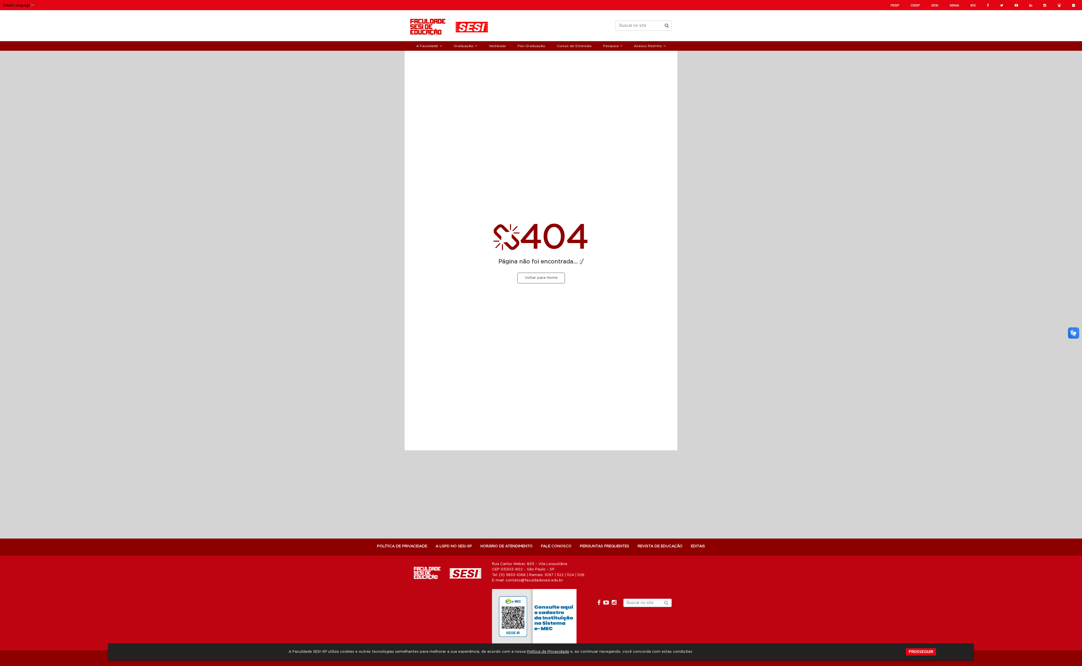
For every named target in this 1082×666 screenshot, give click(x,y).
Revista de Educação (660, 546)
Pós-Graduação (531, 46)
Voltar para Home (541, 278)
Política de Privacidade (548, 652)
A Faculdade (427, 46)
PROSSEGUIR (921, 652)
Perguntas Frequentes (604, 546)
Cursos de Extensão (574, 46)
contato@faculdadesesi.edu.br (534, 580)
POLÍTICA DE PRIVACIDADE (402, 546)
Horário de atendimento (506, 546)
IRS (973, 5)
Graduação (463, 46)
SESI (934, 5)
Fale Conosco (556, 546)
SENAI (954, 5)
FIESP (895, 5)
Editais (698, 546)
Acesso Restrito (648, 46)
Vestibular (497, 46)
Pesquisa (610, 46)
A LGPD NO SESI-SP (454, 546)
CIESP (915, 5)
